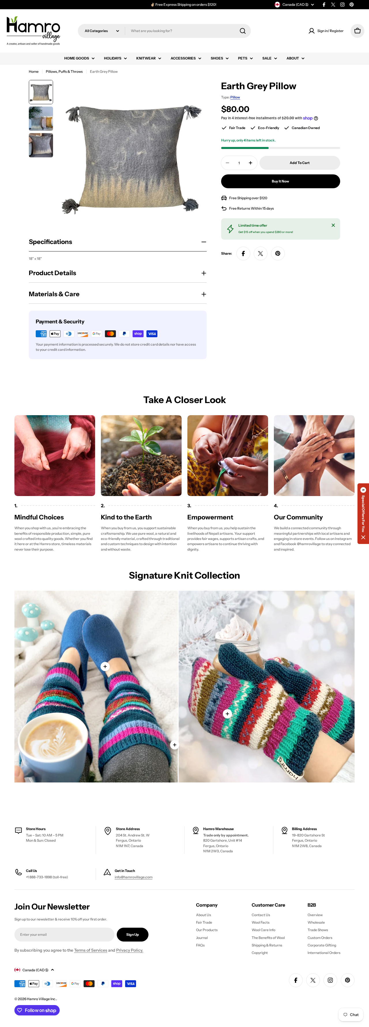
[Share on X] (261, 253)
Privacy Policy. (129, 950)
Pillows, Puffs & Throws (64, 71)
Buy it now (280, 181)
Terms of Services (90, 950)
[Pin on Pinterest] (278, 253)
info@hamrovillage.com (134, 877)
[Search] (242, 30)
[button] (363, 513)
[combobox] (164, 31)
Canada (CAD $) (295, 4)
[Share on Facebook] (243, 253)
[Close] (333, 225)
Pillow (235, 97)
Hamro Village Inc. (41, 999)
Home (34, 71)
